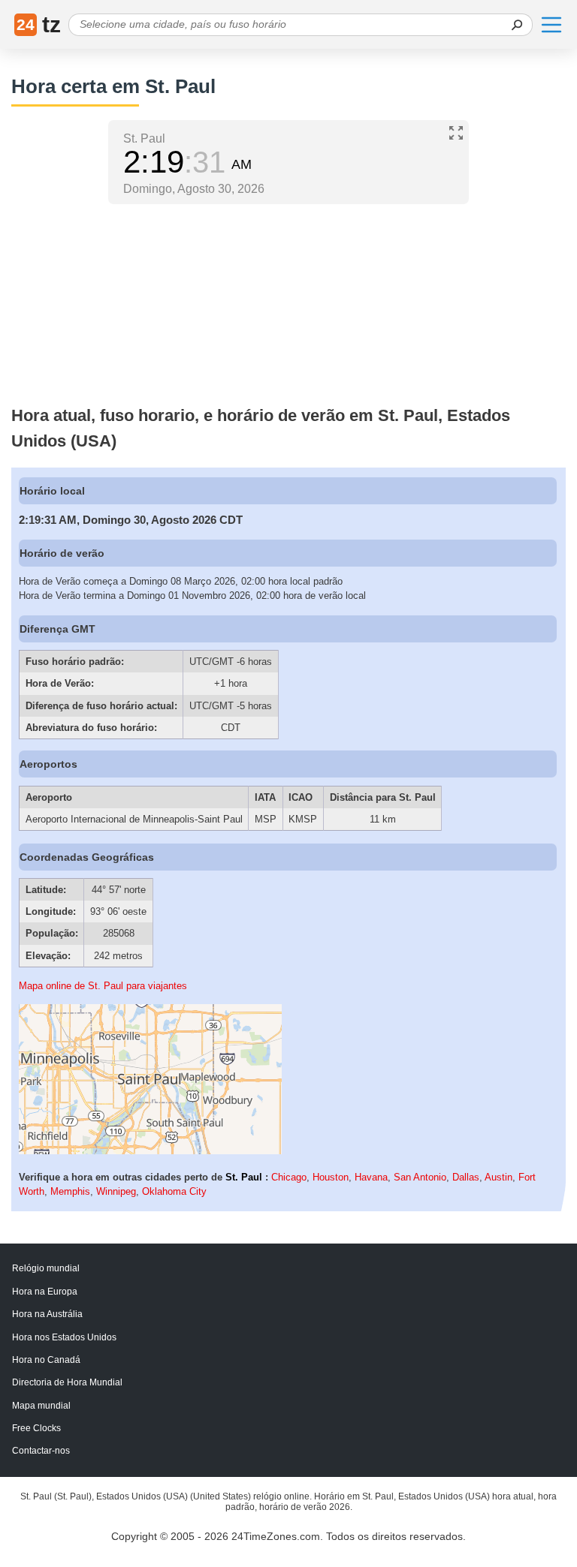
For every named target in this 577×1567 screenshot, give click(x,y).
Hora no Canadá (46, 1360)
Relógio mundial (46, 1268)
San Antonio (420, 1177)
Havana (371, 1177)
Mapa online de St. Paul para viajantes (103, 985)
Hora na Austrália (47, 1314)
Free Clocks (36, 1428)
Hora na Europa (44, 1291)
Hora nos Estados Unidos (64, 1337)
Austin (498, 1177)
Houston (331, 1177)
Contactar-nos (41, 1450)
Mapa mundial (41, 1405)
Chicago (289, 1177)
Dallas (465, 1177)
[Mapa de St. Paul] (150, 1150)
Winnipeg (116, 1191)
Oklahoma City (174, 1191)
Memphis (70, 1191)
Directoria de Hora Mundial (67, 1382)
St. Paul (243, 1177)
